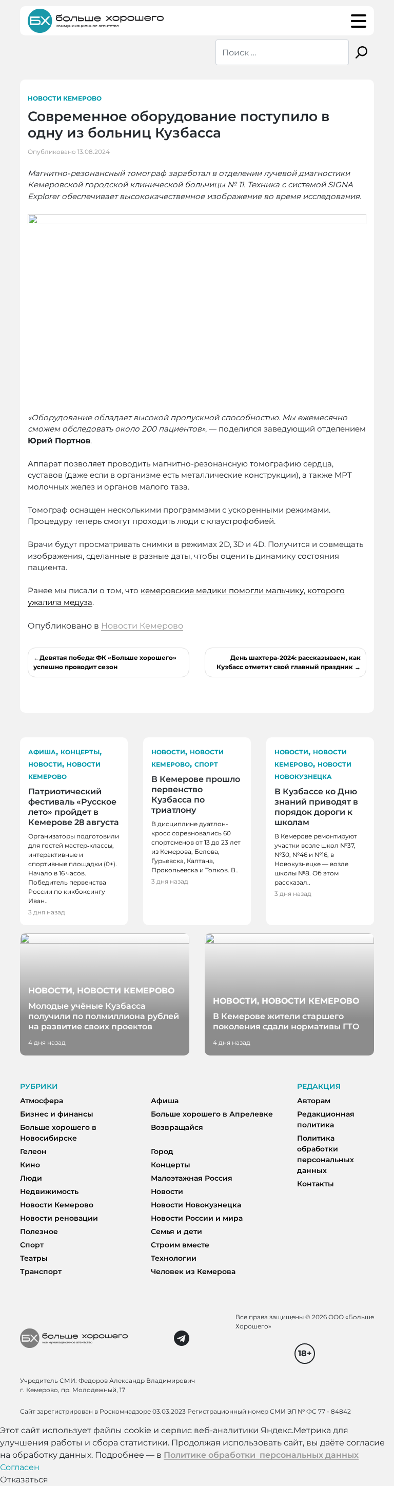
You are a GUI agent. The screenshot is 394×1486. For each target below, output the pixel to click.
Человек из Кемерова (193, 1271)
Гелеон (33, 1151)
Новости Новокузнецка (196, 1204)
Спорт (206, 764)
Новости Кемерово (65, 98)
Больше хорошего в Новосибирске (58, 1133)
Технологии (173, 1258)
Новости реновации (59, 1218)
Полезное (39, 1231)
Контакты (315, 1183)
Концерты (80, 752)
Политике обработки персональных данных (261, 1455)
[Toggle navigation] (358, 21)
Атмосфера (41, 1100)
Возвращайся (177, 1127)
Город (162, 1151)
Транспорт (41, 1271)
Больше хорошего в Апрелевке (212, 1114)
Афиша (42, 752)
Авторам (313, 1100)
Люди (31, 1178)
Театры (34, 1258)
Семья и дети (176, 1231)
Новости (45, 764)
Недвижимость (49, 1191)
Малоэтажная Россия (191, 1178)
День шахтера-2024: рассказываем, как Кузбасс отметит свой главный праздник (288, 662)
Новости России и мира (197, 1218)
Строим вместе (180, 1244)
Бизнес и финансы (56, 1114)
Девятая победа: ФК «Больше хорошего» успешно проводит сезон (104, 662)
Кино (30, 1164)
